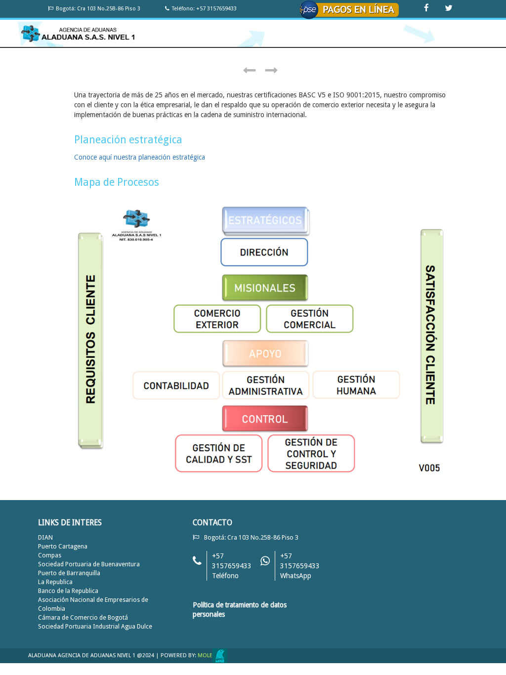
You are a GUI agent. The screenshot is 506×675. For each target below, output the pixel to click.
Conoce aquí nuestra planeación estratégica (139, 157)
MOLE (205, 655)
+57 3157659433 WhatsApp (300, 566)
